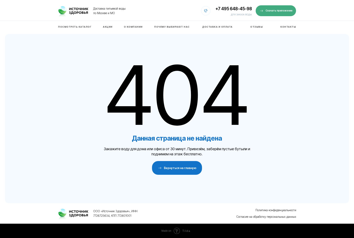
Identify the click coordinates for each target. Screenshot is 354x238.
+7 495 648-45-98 (234, 8)
